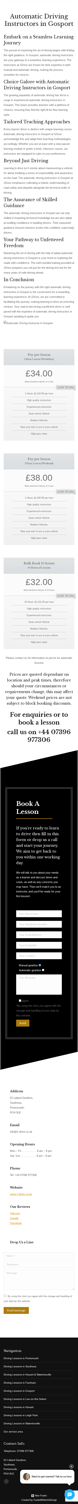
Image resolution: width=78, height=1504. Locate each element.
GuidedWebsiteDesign (45, 1500)
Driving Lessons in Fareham (20, 1382)
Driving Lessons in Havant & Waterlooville (27, 1374)
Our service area (13, 1431)
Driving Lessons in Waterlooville (22, 1423)
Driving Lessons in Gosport (19, 1390)
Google (14, 1218)
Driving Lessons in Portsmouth (21, 1358)
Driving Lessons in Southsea (20, 1366)
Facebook (16, 1223)
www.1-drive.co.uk (21, 1194)
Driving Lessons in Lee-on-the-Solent (25, 1399)
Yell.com (15, 1213)
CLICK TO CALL (66, 387)
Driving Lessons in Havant (19, 1407)
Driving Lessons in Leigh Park (21, 1415)
